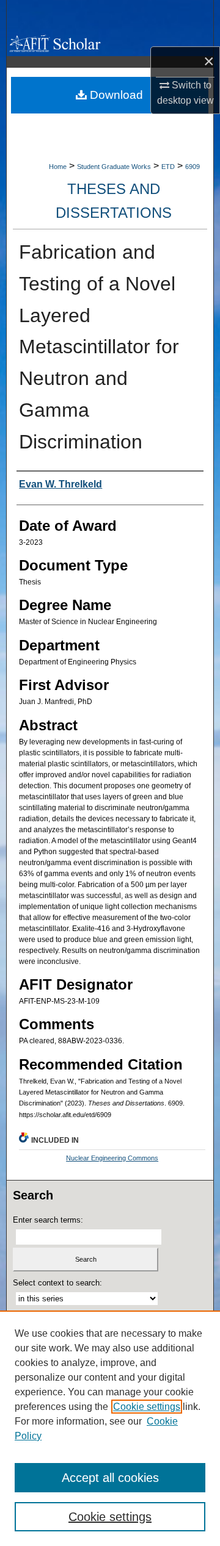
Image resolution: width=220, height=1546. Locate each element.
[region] (110, 1428)
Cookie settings (146, 1406)
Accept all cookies (110, 1477)
